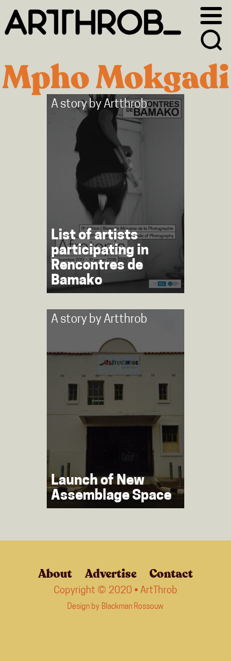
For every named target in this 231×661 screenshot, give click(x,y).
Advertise (110, 574)
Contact (171, 574)
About (55, 574)
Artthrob (125, 104)
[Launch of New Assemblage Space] (115, 408)
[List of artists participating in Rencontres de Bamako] (115, 193)
